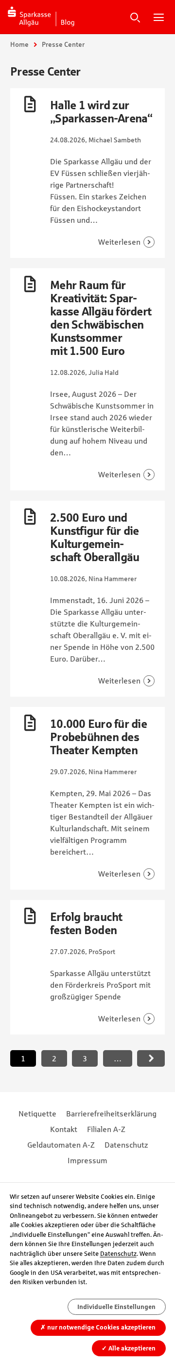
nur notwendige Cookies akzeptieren (98, 1327)
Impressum (87, 1160)
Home (19, 44)
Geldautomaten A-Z (61, 1144)
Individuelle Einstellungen (116, 1306)
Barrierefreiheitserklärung (111, 1113)
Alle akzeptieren (129, 1348)
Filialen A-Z (106, 1129)
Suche (135, 17)
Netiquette (37, 1113)
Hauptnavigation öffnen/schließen (158, 17)
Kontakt (63, 1129)
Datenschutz (126, 1144)
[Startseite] (41, 17)
